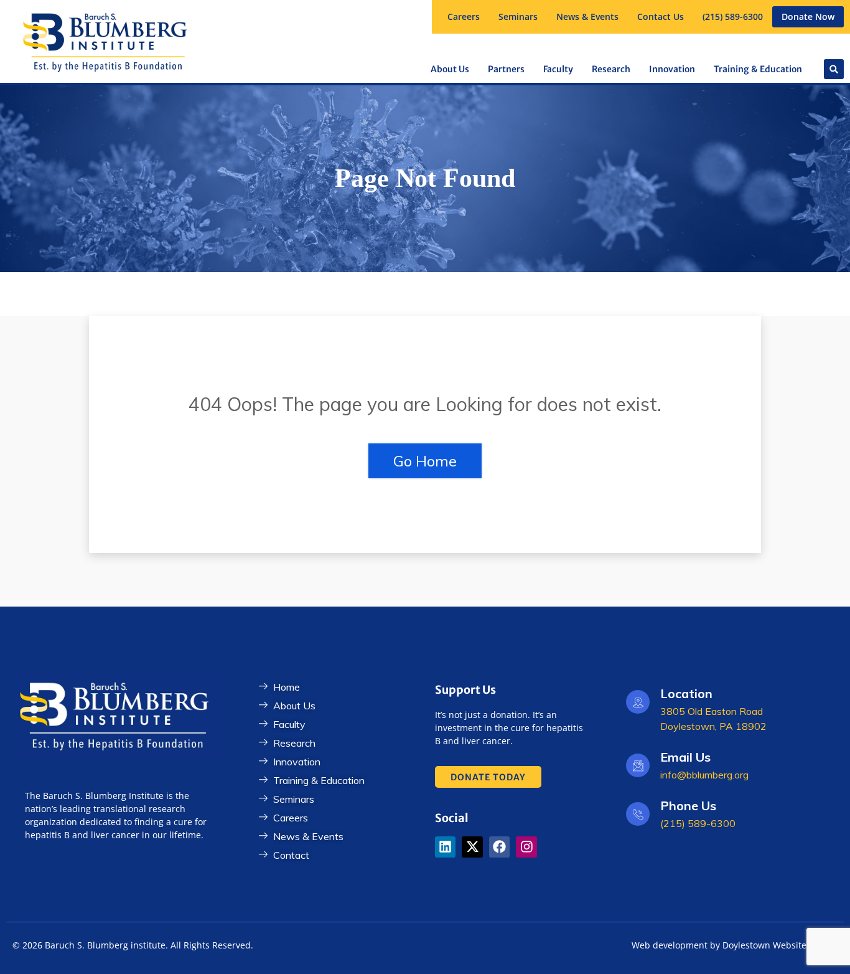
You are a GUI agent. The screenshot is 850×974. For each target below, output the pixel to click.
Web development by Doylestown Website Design (735, 945)
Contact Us (660, 16)
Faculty (558, 69)
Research (611, 69)
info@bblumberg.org (704, 774)
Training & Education (758, 69)
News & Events (587, 16)
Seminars (518, 16)
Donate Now (808, 16)
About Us (450, 69)
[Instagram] (526, 847)
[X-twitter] (472, 847)
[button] (518, 17)
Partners (506, 69)
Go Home (425, 461)
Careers (463, 16)
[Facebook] (499, 847)
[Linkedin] (445, 847)
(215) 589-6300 (733, 16)
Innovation (672, 69)
